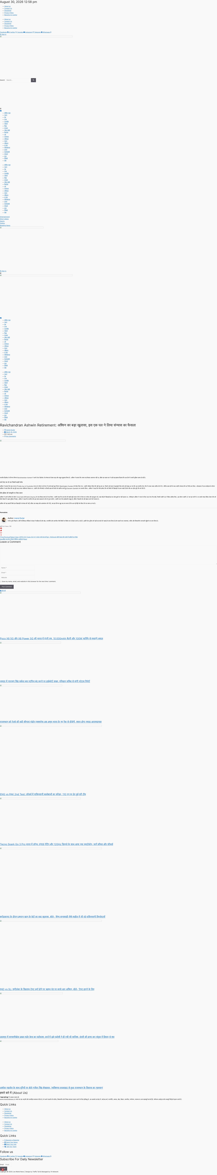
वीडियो (6, 158)
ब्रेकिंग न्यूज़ (7, 113)
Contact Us (8, 8)
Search (2, 80)
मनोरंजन (6, 137)
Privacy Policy (9, 13)
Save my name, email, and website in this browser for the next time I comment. (29, 581)
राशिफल (6, 139)
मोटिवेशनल (7, 147)
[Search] (33, 80)
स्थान (5, 115)
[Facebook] (108, 528)
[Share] (108, 535)
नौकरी (6, 124)
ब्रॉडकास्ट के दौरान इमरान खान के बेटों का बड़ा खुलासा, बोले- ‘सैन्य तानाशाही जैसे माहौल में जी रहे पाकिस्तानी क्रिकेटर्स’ (52, 916)
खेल (5, 160)
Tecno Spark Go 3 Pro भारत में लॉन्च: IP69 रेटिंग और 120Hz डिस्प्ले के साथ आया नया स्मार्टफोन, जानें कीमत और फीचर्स (56, 844)
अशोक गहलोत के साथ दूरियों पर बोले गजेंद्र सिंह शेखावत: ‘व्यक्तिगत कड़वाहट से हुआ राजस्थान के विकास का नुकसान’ (51, 1087)
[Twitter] (108, 530)
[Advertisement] (108, 95)
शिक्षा (5, 126)
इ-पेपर (6, 145)
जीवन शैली (7, 130)
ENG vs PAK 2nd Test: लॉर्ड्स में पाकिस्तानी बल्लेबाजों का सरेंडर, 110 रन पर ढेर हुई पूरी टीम (43, 794)
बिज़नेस (6, 132)
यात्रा (5, 141)
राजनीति (6, 121)
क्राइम (6, 128)
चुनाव (5, 150)
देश (5, 117)
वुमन (5, 156)
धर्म (5, 134)
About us (7, 6)
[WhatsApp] (108, 533)
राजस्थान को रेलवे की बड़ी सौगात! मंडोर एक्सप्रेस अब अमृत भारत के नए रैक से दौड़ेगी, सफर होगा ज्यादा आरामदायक (51, 721)
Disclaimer (7, 10)
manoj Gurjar (19, 518)
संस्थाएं (6, 154)
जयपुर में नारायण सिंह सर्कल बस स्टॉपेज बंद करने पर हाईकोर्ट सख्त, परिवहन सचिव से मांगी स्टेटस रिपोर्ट (45, 681)
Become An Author (10, 15)
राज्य (5, 119)
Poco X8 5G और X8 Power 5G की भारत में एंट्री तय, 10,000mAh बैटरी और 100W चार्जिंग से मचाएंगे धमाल (51, 638)
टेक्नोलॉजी (7, 152)
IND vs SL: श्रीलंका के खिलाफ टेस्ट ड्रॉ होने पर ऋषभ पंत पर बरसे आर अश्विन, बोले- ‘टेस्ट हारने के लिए (47, 989)
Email (2, 1164)
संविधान (6, 143)
